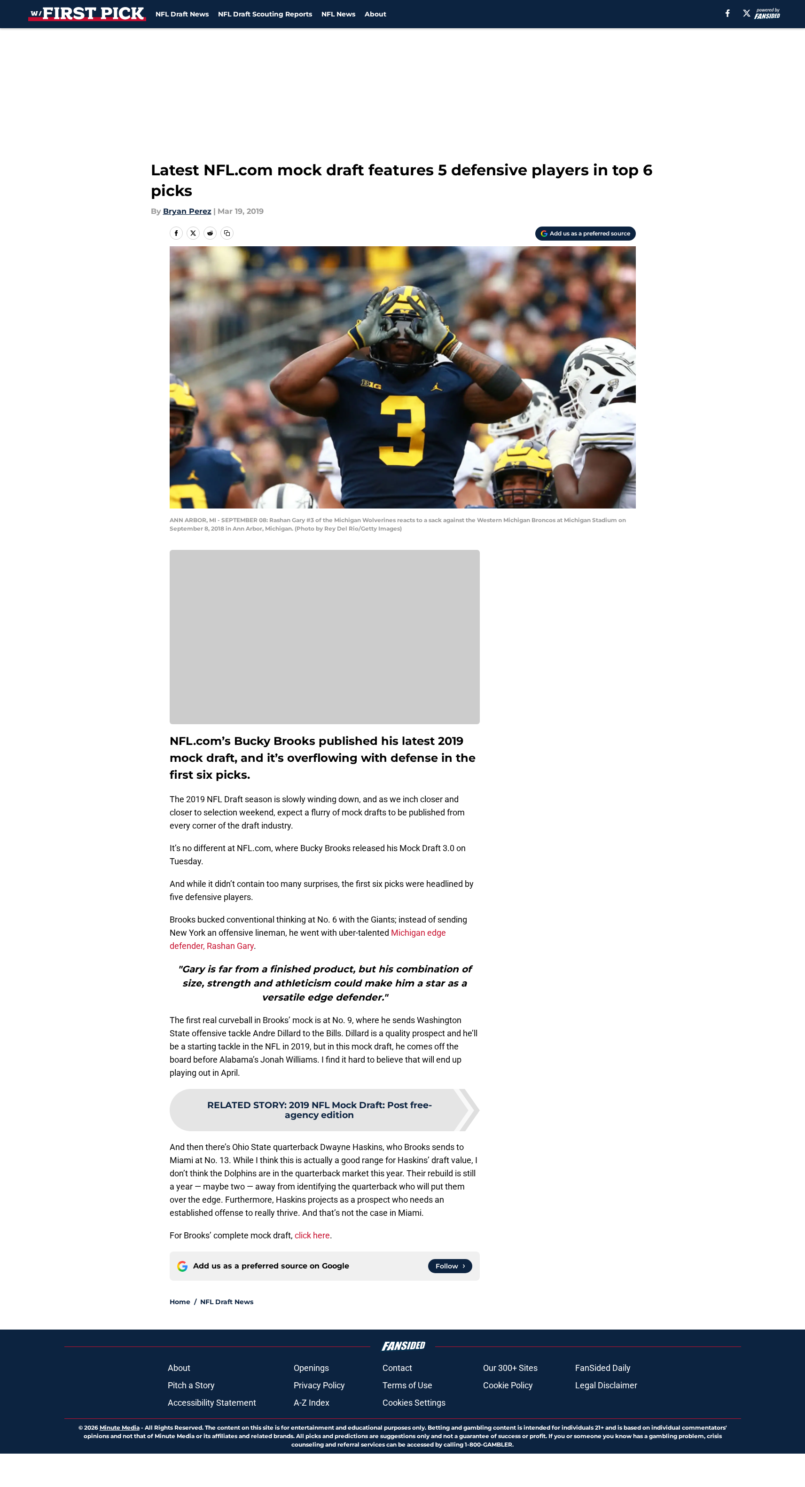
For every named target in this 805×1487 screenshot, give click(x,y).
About (375, 14)
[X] (746, 13)
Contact (397, 1368)
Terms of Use (407, 1385)
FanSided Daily (603, 1368)
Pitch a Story (191, 1385)
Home (180, 1302)
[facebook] (728, 13)
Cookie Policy (508, 1385)
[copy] (227, 233)
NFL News (338, 14)
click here (312, 1235)
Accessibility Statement (212, 1403)
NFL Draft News (182, 14)
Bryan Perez (187, 211)
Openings (311, 1368)
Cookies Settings (414, 1403)
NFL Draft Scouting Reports (265, 14)
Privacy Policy (319, 1385)
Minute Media (120, 1427)
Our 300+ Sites (510, 1368)
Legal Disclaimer (606, 1385)
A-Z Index (311, 1403)
